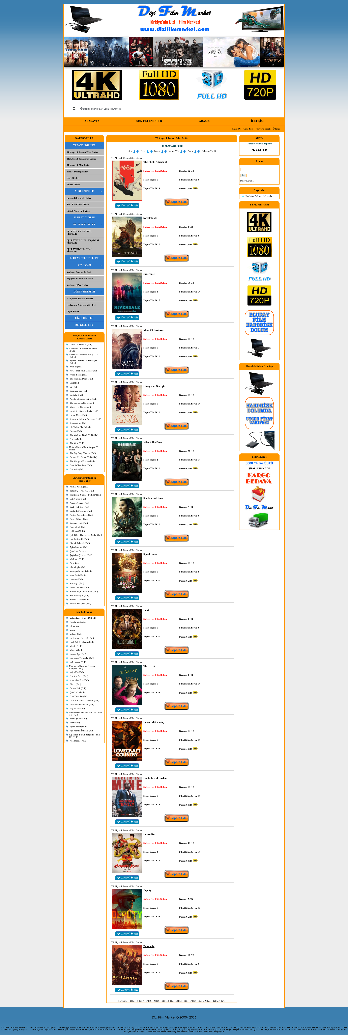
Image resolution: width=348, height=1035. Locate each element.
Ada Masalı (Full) (78, 740)
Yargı (72, 630)
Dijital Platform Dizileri (78, 211)
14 (177, 1001)
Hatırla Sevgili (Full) (79, 539)
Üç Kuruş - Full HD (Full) (82, 638)
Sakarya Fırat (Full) (79, 523)
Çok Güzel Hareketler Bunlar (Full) (86, 535)
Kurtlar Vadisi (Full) (79, 486)
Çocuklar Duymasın (79, 551)
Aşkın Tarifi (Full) (78, 726)
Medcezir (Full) (77, 559)
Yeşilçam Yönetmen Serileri (80, 278)
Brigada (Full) (76, 395)
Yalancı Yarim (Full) (79, 599)
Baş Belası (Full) (77, 708)
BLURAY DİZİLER (84, 217)
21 (209, 1001)
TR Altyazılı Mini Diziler (78, 165)
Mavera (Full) (76, 650)
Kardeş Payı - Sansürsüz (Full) (84, 591)
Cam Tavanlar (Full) (79, 696)
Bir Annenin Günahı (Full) (82, 704)
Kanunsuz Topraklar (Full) (82, 658)
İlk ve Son (74, 626)
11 (163, 1001)
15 (181, 1001)
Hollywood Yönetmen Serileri (81, 305)
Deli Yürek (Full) (78, 499)
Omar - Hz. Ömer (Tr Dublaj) (83, 457)
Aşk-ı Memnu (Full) (79, 547)
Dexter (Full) (76, 431)
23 (218, 1001)
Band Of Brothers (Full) (81, 465)
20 (204, 1001)
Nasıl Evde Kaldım (78, 575)
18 (195, 1001)
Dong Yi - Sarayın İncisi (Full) (84, 411)
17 (191, 1001)
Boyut (157, 151)
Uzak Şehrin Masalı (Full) (82, 642)
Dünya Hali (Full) (78, 688)
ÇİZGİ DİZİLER (84, 318)
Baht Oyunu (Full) (78, 718)
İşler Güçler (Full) (78, 567)
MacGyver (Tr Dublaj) (80, 407)
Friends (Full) (76, 366)
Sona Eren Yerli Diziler (78, 204)
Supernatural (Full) (78, 423)
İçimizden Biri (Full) (79, 680)
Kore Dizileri (73, 178)
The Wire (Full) (77, 443)
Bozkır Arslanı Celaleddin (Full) (84, 700)
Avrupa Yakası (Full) (79, 503)
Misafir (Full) (76, 646)
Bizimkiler (74, 563)
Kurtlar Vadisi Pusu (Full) (81, 515)
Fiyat (143, 151)
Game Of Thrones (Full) (81, 344)
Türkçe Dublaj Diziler (77, 171)
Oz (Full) (74, 387)
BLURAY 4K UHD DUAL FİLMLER (79, 232)
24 (223, 1001)
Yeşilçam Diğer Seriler (77, 285)
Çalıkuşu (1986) (77, 531)
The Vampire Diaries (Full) (82, 461)
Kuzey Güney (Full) (79, 519)
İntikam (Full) (76, 579)
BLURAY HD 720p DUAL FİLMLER (79, 250)
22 (214, 1001)
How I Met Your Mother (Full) (84, 370)
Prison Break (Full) (78, 374)
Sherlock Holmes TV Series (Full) (85, 419)
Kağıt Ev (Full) (77, 672)
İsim (130, 151)
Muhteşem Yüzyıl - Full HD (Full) (86, 495)
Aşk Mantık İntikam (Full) (82, 730)
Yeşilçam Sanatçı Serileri (79, 272)
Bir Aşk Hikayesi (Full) (80, 603)
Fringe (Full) (76, 439)
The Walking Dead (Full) (81, 378)
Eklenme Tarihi (209, 151)
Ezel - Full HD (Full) (79, 507)
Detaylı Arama (247, 180)
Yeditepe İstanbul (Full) (81, 571)
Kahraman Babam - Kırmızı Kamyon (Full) (82, 667)
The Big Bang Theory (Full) (83, 453)
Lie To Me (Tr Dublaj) (80, 427)
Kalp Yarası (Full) (78, 662)
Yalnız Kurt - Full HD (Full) (83, 618)
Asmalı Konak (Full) (79, 587)
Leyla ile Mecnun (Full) (81, 511)
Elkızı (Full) (75, 684)
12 (167, 1001)
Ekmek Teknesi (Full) (80, 543)
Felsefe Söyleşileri (78, 622)
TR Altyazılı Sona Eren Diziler (81, 159)
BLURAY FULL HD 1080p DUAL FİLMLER (83, 241)
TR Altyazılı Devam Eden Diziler (82, 152)
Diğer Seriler (73, 311)
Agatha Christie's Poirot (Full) (83, 399)
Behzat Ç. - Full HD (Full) (82, 490)
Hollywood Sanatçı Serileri (80, 298)
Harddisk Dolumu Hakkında (258, 196)
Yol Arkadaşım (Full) (79, 595)
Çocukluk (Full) (77, 692)
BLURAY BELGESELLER (84, 258)
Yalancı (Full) (76, 634)
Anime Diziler (73, 184)
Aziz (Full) (75, 722)
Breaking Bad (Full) (79, 391)
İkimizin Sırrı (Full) (79, 676)
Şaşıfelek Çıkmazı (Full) (81, 555)
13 (172, 1001)
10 (158, 1001)
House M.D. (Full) (78, 415)
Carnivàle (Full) (77, 469)
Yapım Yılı (174, 151)
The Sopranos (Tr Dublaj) (82, 403)
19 (200, 1001)
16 (186, 1001)
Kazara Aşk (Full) (78, 654)
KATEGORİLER (84, 138)
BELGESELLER (84, 325)
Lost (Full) (75, 383)
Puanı (190, 151)
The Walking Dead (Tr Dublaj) (84, 435)
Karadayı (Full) (77, 583)
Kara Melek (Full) (78, 527)
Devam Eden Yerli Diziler (79, 198)
